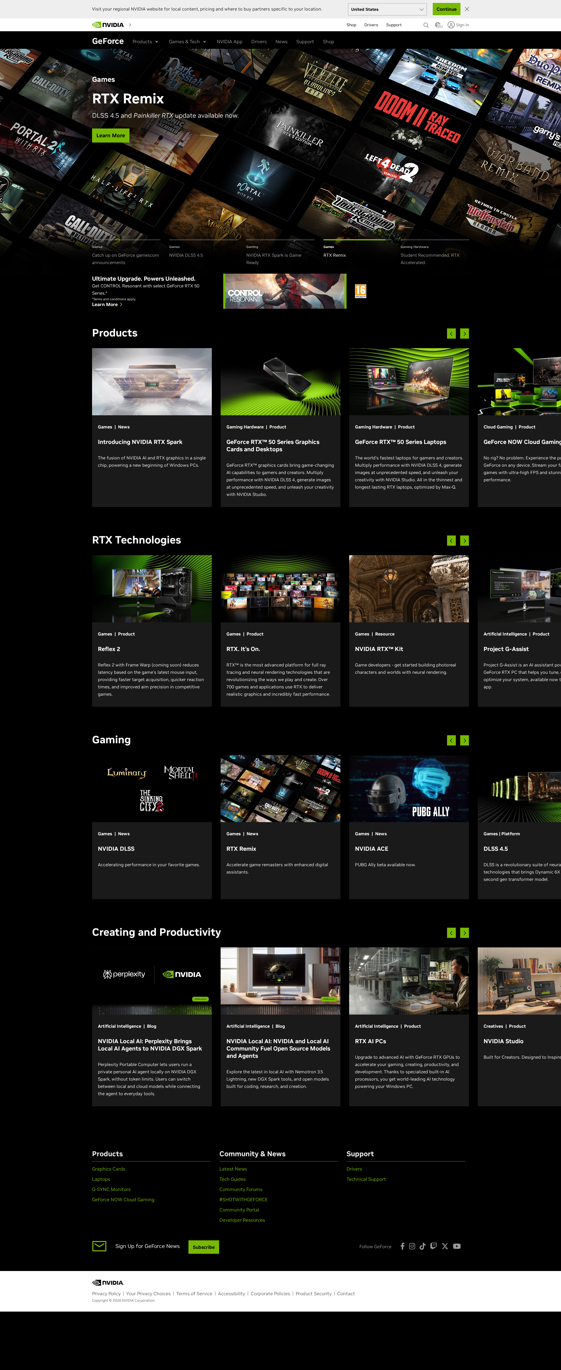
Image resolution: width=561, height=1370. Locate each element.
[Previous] (451, 334)
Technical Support (366, 1179)
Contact (346, 1293)
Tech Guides (232, 1179)
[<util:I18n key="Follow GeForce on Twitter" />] (445, 1246)
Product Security (314, 1293)
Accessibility (231, 1293)
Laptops (101, 1179)
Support (305, 41)
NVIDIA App (230, 41)
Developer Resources (242, 1220)
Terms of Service (194, 1293)
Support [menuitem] (394, 24)
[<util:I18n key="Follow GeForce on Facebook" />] (402, 1246)
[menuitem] (144, 24)
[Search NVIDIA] (426, 24)
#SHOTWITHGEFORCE (243, 1199)
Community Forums (240, 1189)
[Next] (464, 334)
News (282, 41)
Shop (328, 41)
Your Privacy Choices (148, 1293)
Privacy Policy (106, 1293)
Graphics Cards (108, 1169)
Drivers (259, 41)
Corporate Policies (270, 1293)
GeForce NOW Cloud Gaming (123, 1199)
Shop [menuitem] (351, 24)
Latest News (233, 1169)
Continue (447, 9)
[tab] (126, 252)
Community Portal (239, 1210)
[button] (437, 26)
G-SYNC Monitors (111, 1189)
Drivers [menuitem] (371, 24)
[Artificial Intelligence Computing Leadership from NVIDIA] (108, 24)
